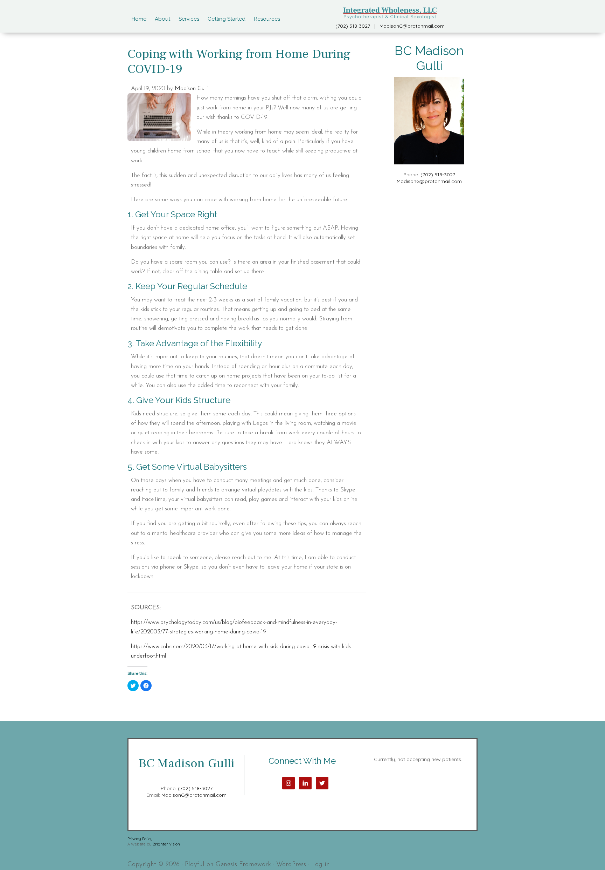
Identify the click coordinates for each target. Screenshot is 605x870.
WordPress (291, 864)
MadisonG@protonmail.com (412, 26)
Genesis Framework (243, 864)
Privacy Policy (140, 838)
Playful (194, 864)
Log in (320, 864)
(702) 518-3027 (352, 26)
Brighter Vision (166, 844)
